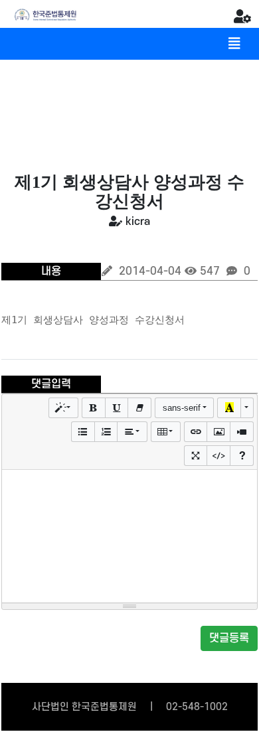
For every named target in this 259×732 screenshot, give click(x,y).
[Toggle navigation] (234, 43)
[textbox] (129, 536)
